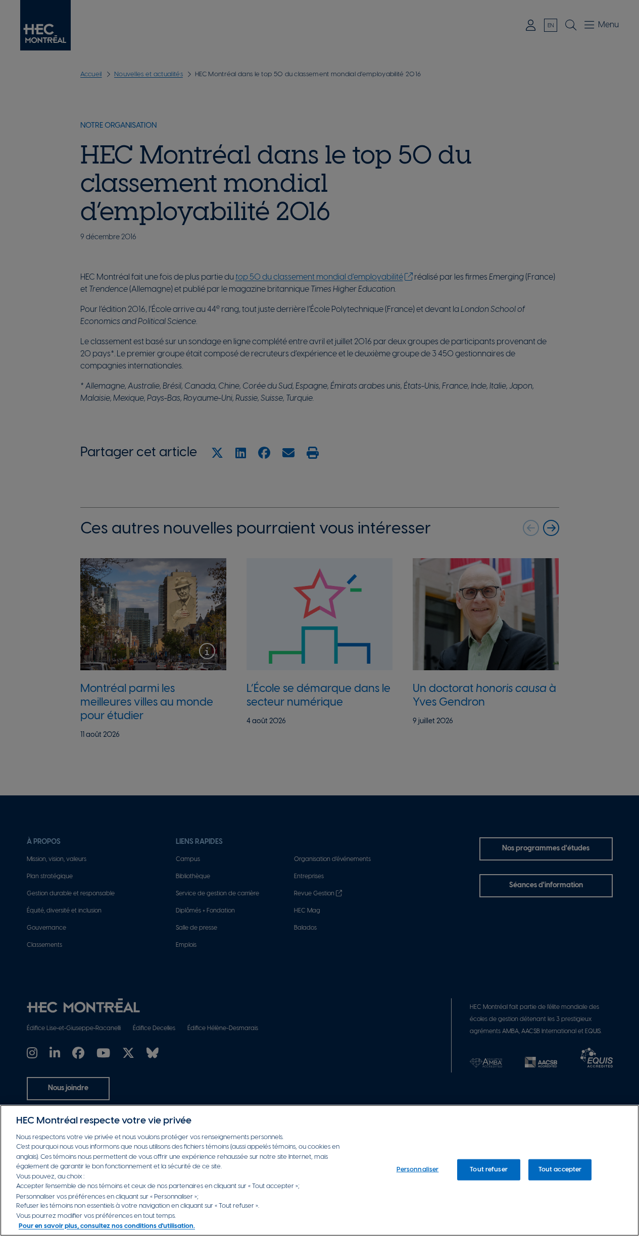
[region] (319, 1170)
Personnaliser (418, 1169)
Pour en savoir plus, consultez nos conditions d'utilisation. (107, 1225)
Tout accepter (560, 1169)
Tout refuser (489, 1169)
